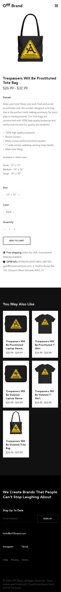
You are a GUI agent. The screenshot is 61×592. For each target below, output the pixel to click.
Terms (25, 560)
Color (6, 205)
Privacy (15, 560)
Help (5, 560)
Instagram (8, 547)
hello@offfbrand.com (14, 534)
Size (5, 188)
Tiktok (24, 547)
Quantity (8, 222)
